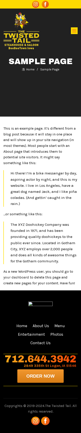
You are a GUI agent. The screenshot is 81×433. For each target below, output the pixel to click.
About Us (41, 325)
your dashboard (16, 277)
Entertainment (31, 334)
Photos (56, 334)
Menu (59, 325)
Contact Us (40, 342)
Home (30, 69)
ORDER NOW (40, 376)
